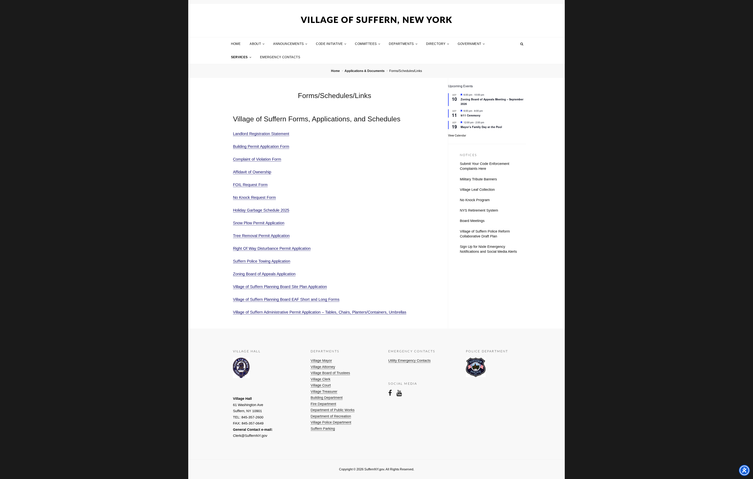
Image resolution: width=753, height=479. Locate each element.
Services (239, 57)
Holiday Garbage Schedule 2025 (261, 210)
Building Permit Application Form (261, 146)
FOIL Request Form (250, 185)
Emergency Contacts (280, 57)
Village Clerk (320, 379)
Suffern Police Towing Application (261, 261)
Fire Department (323, 404)
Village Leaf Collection (477, 190)
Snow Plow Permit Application (258, 223)
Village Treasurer (324, 392)
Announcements (288, 43)
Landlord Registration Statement (261, 134)
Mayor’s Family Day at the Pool (481, 127)
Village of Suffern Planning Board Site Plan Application (280, 286)
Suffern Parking (323, 429)
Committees (366, 43)
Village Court (321, 385)
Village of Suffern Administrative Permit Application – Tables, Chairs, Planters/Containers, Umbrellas (319, 312)
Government (469, 43)
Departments (401, 43)
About (255, 43)
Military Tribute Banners (478, 179)
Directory (436, 43)
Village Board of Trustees (330, 373)
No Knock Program (475, 200)
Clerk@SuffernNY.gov (250, 436)
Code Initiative (329, 43)
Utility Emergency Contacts (409, 361)
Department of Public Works (333, 410)
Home (236, 43)
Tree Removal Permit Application (261, 236)
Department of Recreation (331, 416)
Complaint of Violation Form (257, 159)
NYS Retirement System (479, 210)
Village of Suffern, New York (376, 20)
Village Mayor (321, 361)
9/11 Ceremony (470, 115)
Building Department (327, 398)
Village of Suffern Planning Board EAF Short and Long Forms (286, 299)
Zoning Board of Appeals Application (264, 274)
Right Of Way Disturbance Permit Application (272, 248)
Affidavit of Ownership (252, 172)
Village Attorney (323, 367)
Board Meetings (472, 221)
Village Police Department (331, 422)
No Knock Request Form (254, 197)
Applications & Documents (365, 71)
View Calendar (457, 135)
